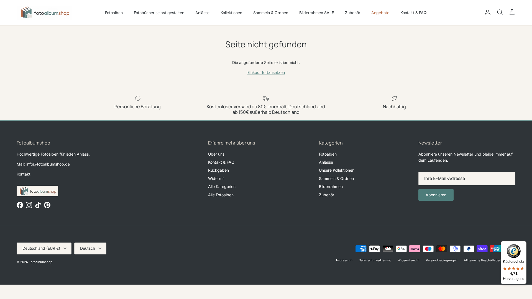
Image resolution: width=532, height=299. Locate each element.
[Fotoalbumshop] (44, 13)
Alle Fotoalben (221, 194)
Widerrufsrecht (409, 260)
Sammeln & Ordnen (270, 12)
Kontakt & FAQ (413, 12)
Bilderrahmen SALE (316, 12)
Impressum (344, 260)
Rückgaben (218, 170)
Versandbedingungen (441, 260)
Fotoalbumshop (40, 262)
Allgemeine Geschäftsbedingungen (489, 260)
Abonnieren (436, 194)
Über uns (216, 154)
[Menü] (523, 244)
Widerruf (216, 178)
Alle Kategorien (222, 186)
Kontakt (23, 174)
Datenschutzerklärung (375, 260)
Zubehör (352, 12)
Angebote (380, 12)
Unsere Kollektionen (336, 170)
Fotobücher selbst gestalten (159, 12)
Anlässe (202, 12)
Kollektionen (231, 12)
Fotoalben (114, 12)
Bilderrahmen (331, 186)
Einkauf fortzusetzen (266, 72)
